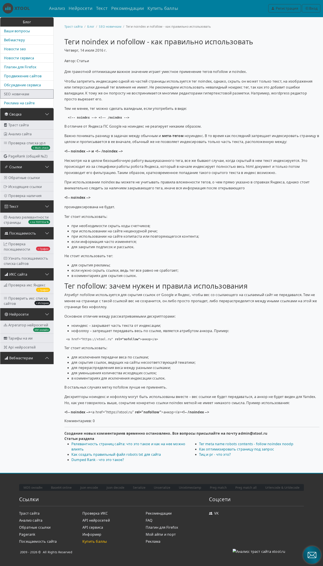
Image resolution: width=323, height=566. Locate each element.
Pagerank (27, 534)
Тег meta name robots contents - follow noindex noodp (246, 443)
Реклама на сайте (19, 103)
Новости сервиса (19, 58)
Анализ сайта (20, 134)
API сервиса (92, 527)
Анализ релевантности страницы (26, 220)
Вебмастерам (21, 358)
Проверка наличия (25, 195)
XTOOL (22, 8)
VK (216, 513)
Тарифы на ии (20, 338)
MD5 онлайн (33, 487)
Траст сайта (18, 125)
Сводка (15, 114)
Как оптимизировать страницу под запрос (236, 449)
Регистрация (286, 8)
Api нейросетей (22, 347)
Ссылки (15, 167)
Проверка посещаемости (26, 247)
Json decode (115, 487)
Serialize (139, 487)
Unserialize (162, 487)
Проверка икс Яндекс (28, 287)
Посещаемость (22, 233)
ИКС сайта (18, 274)
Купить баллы (162, 8)
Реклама (153, 541)
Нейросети (81, 8)
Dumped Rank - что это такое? (97, 459)
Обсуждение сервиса (22, 85)
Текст (102, 8)
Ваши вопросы (17, 31)
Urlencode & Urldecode (282, 487)
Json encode (89, 487)
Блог (90, 26)
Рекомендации (127, 8)
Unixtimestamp (190, 487)
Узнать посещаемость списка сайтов (26, 261)
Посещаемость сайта (38, 541)
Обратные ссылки (24, 177)
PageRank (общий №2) (27, 156)
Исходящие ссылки (25, 186)
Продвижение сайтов (23, 76)
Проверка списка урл (28, 145)
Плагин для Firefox (20, 67)
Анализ (57, 8)
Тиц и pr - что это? (215, 454)
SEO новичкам (16, 94)
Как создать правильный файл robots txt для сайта (116, 454)
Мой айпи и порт (161, 534)
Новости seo (15, 49)
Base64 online (61, 487)
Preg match (218, 487)
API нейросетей (96, 520)
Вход (313, 8)
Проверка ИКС (95, 513)
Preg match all (246, 487)
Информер (92, 534)
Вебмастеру (14, 40)
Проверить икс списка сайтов (26, 301)
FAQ (149, 520)
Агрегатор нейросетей (28, 327)
